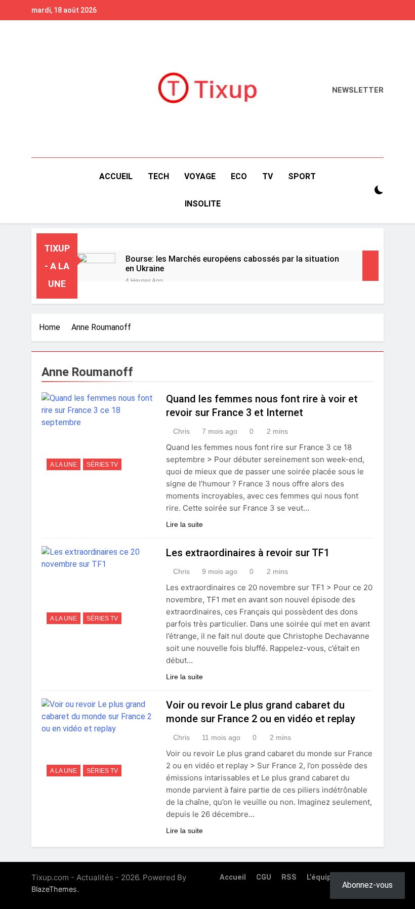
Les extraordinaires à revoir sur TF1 (247, 553)
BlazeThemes (54, 889)
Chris (181, 431)
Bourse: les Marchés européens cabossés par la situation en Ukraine (232, 263)
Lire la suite (184, 524)
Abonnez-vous (367, 885)
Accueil (116, 176)
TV (267, 176)
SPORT (302, 176)
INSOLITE (203, 204)
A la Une (63, 464)
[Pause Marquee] (370, 266)
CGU (263, 877)
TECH (158, 176)
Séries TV (102, 464)
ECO (239, 176)
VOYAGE (200, 176)
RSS (289, 877)
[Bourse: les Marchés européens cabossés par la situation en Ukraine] (96, 266)
